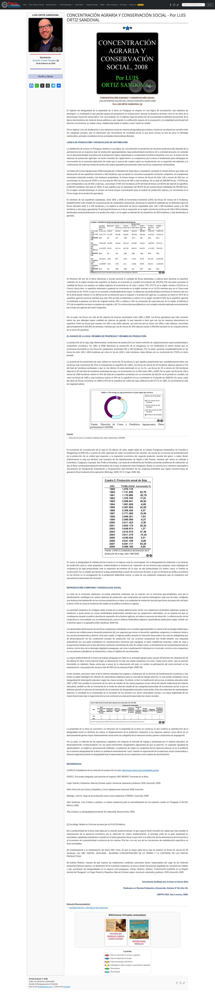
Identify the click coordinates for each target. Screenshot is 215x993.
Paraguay (52, 60)
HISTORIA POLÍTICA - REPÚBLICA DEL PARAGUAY (88, 908)
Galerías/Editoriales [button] (66, 4)
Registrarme (136, 4)
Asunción (36, 60)
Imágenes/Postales (92, 4)
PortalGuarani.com (45, 987)
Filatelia (102, 4)
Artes (25, 4)
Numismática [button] (79, 4)
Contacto (66, 987)
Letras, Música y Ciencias (36, 4)
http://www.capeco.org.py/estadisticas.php (140, 770)
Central (44, 60)
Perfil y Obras (45, 76)
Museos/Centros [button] (51, 4)
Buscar (210, 5)
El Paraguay (123, 4)
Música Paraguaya (112, 4)
